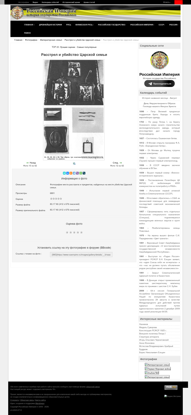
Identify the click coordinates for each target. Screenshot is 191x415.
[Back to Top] (185, 385)
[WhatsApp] (80, 173)
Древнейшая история (50, 24)
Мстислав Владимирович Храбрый (156, 345)
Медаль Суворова (148, 327)
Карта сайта (40, 400)
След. (115, 162)
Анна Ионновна (146, 342)
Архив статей (89, 2)
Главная (29, 24)
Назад (33, 162)
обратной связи (93, 386)
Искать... (167, 2)
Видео (35, 2)
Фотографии (23, 2)
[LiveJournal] (84, 173)
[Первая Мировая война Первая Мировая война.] (158, 368)
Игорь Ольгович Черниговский (154, 339)
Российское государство (111, 24)
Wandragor (39, 403)
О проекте (14, 400)
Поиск (27, 33)
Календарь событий (50, 2)
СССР (161, 24)
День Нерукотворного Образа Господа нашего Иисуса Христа (159, 105)
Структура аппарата (149, 336)
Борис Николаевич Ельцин (152, 352)
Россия (173, 24)
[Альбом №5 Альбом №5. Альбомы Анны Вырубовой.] (152, 372)
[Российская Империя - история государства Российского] (44, 12)
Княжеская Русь (84, 24)
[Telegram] (74, 173)
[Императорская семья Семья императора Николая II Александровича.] (157, 364)
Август (173, 97)
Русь (68, 24)
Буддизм (143, 349)
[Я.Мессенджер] (64, 173)
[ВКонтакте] (67, 173)
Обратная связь (27, 400)
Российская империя (141, 24)
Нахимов (143, 324)
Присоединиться (162, 83)
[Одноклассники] (71, 173)
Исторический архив (71, 2)
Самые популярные (87, 46)
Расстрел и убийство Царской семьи (82, 39)
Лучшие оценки (67, 46)
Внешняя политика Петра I (152, 333)
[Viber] (77, 173)
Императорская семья (51, 39)
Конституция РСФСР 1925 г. (153, 330)
